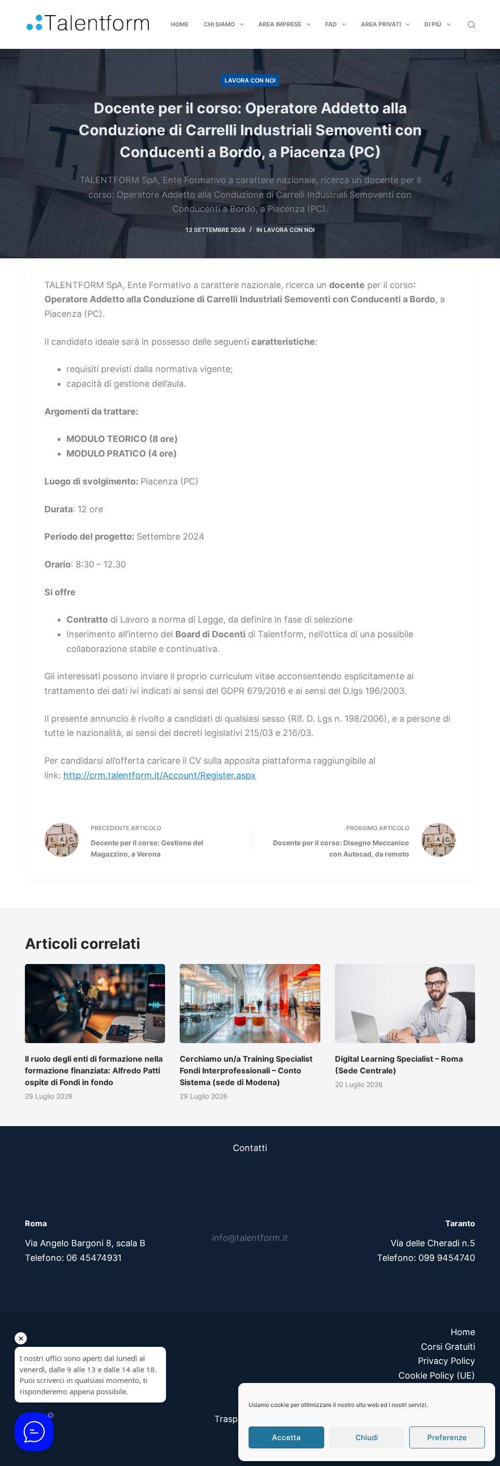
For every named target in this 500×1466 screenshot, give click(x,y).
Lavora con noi (250, 80)
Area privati (381, 24)
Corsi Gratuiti (448, 1346)
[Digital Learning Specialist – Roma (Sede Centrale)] (405, 1003)
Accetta (286, 1437)
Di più (432, 24)
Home (179, 24)
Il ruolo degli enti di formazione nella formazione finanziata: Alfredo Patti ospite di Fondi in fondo (94, 1070)
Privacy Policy (446, 1361)
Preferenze (447, 1437)
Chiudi (366, 1437)
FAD (331, 24)
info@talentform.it (250, 1238)
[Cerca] (471, 24)
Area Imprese (279, 24)
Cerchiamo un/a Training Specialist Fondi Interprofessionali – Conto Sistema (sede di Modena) (246, 1070)
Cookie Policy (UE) (436, 1375)
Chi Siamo (219, 24)
